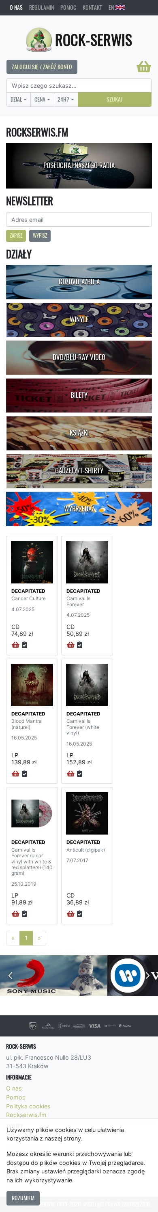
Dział (16, 99)
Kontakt (92, 7)
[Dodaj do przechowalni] (24, 645)
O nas (16, 7)
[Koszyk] (144, 67)
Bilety (79, 395)
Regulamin (41, 7)
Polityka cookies (28, 1106)
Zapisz (16, 235)
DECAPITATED (28, 591)
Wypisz (40, 235)
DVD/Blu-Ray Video (79, 357)
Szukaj (114, 99)
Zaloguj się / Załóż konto (42, 67)
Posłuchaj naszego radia (79, 165)
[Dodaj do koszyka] (15, 645)
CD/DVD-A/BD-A (79, 281)
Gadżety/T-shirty (79, 470)
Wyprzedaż (79, 509)
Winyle (79, 319)
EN (112, 7)
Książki (79, 433)
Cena (39, 99)
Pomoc (68, 7)
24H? (63, 99)
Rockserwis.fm (26, 1114)
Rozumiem (23, 1198)
